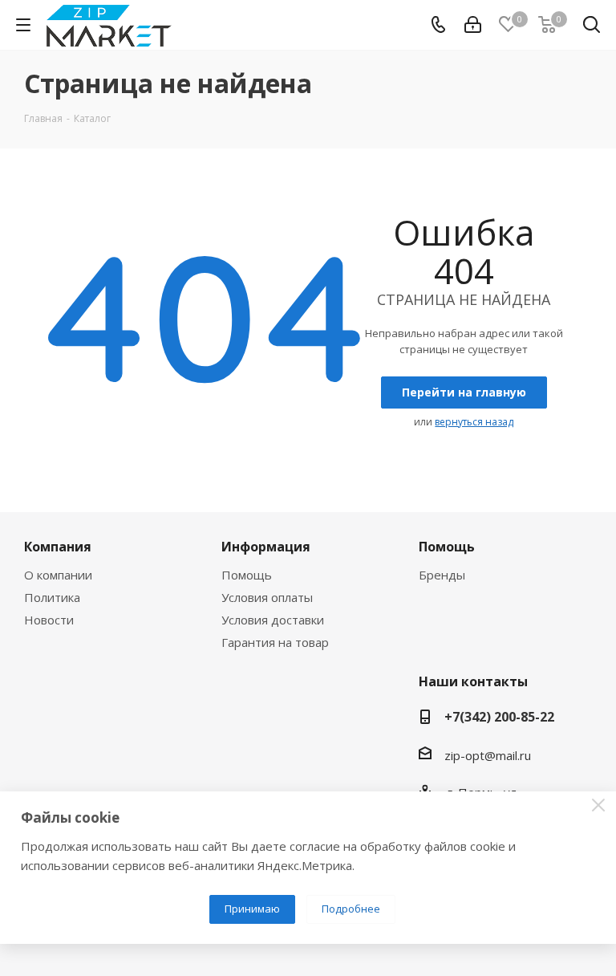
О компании (58, 575)
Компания (57, 546)
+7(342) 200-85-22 (499, 717)
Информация (265, 546)
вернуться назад (474, 422)
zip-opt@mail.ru (487, 755)
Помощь (246, 575)
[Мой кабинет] (472, 25)
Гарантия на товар (275, 642)
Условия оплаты (267, 597)
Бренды (442, 575)
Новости (49, 620)
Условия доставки (272, 620)
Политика (52, 597)
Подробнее (351, 908)
